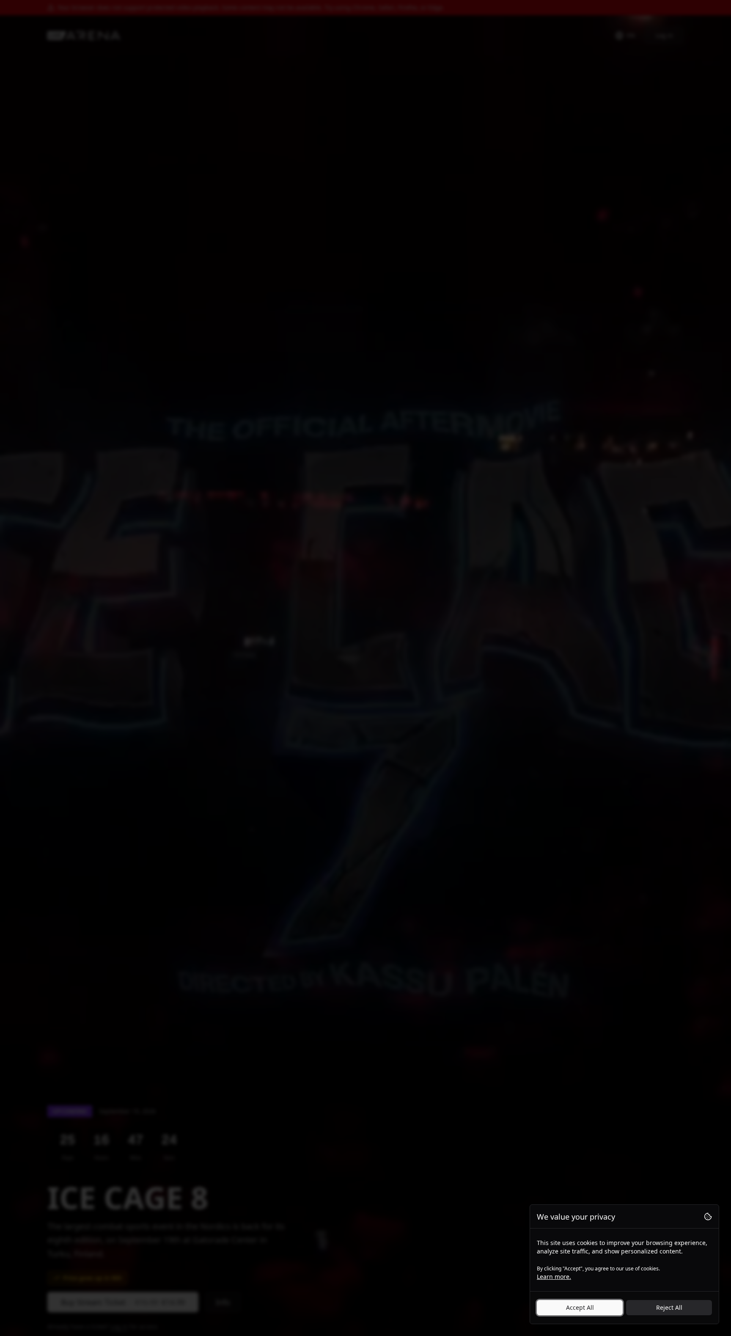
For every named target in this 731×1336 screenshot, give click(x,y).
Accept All (580, 1307)
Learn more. (554, 1277)
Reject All (669, 1307)
